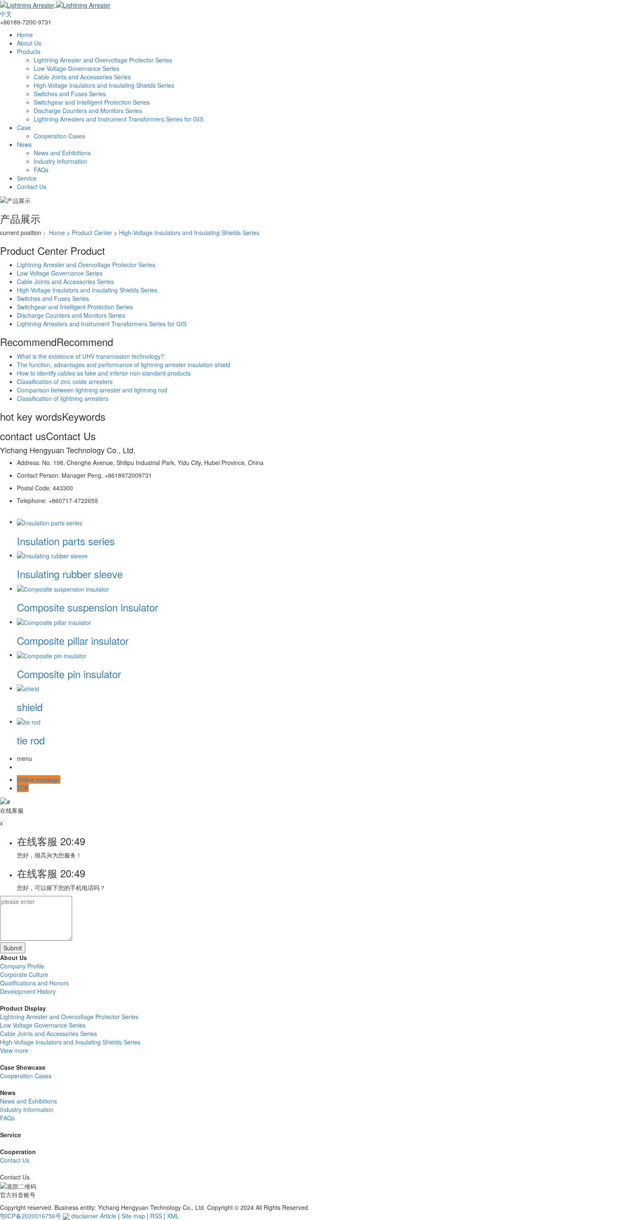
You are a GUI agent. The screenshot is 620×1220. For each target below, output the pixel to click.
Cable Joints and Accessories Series (82, 77)
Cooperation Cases (59, 136)
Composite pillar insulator (73, 640)
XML (173, 1216)
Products (28, 51)
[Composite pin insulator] (51, 654)
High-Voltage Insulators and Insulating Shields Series (104, 85)
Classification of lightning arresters (62, 398)
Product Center (92, 232)
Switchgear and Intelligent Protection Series (92, 102)
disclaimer (84, 1216)
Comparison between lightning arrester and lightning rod (92, 390)
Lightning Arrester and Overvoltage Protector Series (103, 60)
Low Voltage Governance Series (76, 68)
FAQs (41, 169)
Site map (133, 1216)
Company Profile (22, 966)
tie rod (31, 740)
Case (24, 127)
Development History (28, 991)
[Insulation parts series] (49, 521)
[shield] (28, 688)
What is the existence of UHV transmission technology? (90, 356)
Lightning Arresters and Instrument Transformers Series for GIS (118, 119)
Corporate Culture (24, 974)
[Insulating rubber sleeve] (52, 555)
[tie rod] (28, 721)
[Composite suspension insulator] (63, 588)
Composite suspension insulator (87, 607)
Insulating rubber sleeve (70, 573)
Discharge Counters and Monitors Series (88, 110)
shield (30, 706)
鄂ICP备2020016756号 (30, 1216)
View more (14, 1050)
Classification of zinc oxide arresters (65, 381)
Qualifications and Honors (34, 983)
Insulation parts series (66, 540)
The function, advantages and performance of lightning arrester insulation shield (123, 364)
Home (25, 34)
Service (27, 178)
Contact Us (31, 186)
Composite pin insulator (69, 673)
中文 (6, 13)
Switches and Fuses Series (70, 93)
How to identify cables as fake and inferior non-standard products (104, 373)
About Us (29, 43)
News (24, 144)
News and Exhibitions (62, 153)
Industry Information (60, 161)
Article (108, 1216)
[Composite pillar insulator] (54, 621)
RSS (156, 1216)
